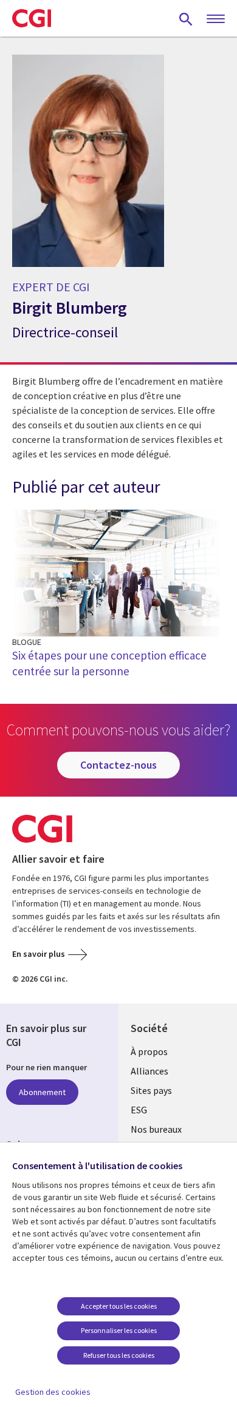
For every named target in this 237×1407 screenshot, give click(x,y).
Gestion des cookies (53, 1391)
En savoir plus (38, 953)
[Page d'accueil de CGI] (31, 18)
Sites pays (151, 1090)
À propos (149, 1051)
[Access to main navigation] (215, 19)
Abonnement (42, 1092)
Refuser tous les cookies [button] (118, 1355)
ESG (139, 1110)
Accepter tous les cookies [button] (119, 1306)
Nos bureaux (156, 1129)
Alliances (149, 1071)
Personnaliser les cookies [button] (119, 1330)
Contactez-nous (118, 765)
